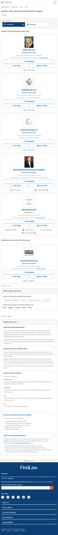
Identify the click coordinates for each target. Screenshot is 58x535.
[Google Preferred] (28, 497)
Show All (3, 316)
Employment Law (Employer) (11, 300)
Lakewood (17, 307)
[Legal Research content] (55, 517)
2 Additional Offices (40, 217)
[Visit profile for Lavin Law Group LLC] (29, 122)
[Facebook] (2, 497)
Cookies (23, 531)
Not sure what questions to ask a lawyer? (17, 415)
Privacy (9, 531)
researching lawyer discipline (20, 443)
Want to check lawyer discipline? (14, 435)
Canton (30, 307)
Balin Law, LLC (29, 49)
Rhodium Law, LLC (29, 89)
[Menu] (2, 2)
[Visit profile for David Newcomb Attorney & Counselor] (29, 162)
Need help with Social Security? (14, 327)
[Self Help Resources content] (55, 512)
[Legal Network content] (55, 522)
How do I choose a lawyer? (12, 373)
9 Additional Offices (43, 58)
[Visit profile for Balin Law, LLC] (29, 42)
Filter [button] (4, 15)
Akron (4, 307)
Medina (24, 307)
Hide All (10, 316)
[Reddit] (23, 497)
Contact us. (11, 478)
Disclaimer (16, 531)
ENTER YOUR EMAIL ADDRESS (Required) (11, 484)
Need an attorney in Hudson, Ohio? (15, 348)
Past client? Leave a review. (29, 52)
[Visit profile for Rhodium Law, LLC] (29, 82)
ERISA (23, 300)
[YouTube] (7, 497)
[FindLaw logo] (9, 2)
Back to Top (30, 461)
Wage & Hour (46, 300)
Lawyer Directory (5, 6)
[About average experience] (47, 190)
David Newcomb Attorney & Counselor (29, 169)
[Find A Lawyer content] (55, 507)
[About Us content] (55, 502)
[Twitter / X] (13, 497)
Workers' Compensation (34, 300)
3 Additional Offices (40, 268)
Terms (3, 531)
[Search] (55, 2)
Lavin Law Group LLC (29, 129)
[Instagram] (18, 497)
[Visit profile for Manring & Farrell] (29, 202)
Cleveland (10, 307)
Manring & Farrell (29, 209)
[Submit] (51, 488)
